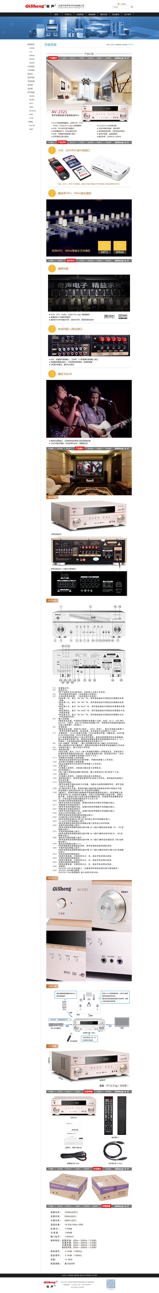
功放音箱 (32, 48)
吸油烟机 (32, 99)
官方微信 (123, 4)
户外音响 (31, 70)
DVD (30, 52)
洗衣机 (30, 89)
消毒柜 (31, 107)
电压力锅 (32, 125)
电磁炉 (31, 129)
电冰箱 (30, 85)
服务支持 (103, 14)
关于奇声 (127, 14)
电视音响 (32, 55)
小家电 (30, 122)
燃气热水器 (32, 111)
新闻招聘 (91, 14)
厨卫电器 (31, 92)
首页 (56, 14)
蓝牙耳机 (31, 77)
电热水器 (32, 96)
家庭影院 (31, 44)
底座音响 (32, 63)
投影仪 (30, 74)
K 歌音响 (31, 66)
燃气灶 (31, 103)
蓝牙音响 (32, 59)
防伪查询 (115, 14)
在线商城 (80, 14)
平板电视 (31, 81)
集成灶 (31, 114)
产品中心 (68, 14)
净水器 (31, 118)
